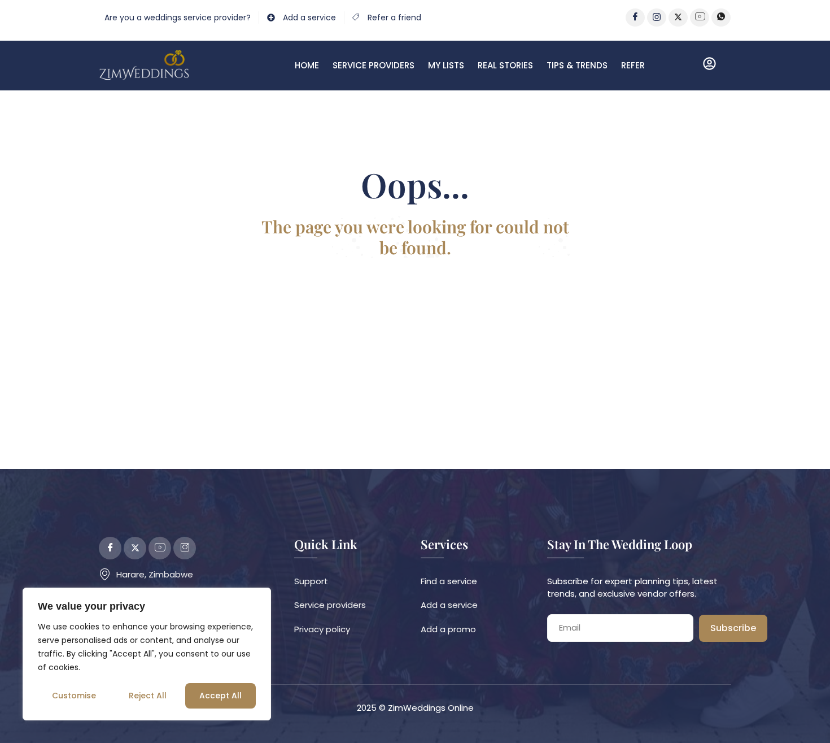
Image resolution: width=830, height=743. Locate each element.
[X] (678, 17)
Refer (633, 65)
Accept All (220, 695)
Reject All (148, 695)
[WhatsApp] (721, 17)
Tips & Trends (577, 65)
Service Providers (373, 65)
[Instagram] (656, 17)
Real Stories (505, 65)
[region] (147, 654)
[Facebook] (635, 17)
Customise (74, 695)
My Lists (446, 65)
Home (307, 65)
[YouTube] (699, 17)
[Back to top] (804, 717)
